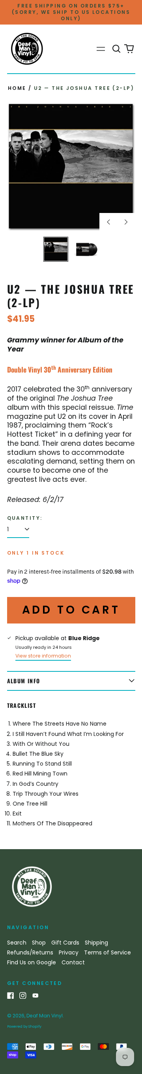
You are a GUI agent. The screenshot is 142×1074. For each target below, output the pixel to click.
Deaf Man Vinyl (44, 1015)
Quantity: (25, 518)
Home (17, 88)
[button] (116, 49)
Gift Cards (65, 943)
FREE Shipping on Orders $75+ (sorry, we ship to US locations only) (71, 12)
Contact (73, 962)
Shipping (96, 943)
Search (16, 943)
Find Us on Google (31, 962)
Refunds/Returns (30, 952)
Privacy (68, 952)
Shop (39, 943)
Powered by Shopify (24, 1026)
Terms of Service (107, 952)
